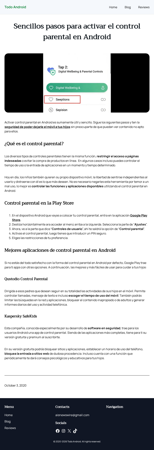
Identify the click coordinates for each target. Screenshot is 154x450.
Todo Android (15, 7)
